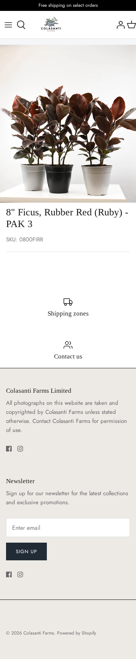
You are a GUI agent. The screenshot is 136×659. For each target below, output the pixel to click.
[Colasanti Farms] (51, 25)
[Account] (118, 25)
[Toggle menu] (8, 25)
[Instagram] (20, 449)
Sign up (26, 551)
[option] (68, 124)
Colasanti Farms (38, 633)
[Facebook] (9, 449)
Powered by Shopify (76, 633)
